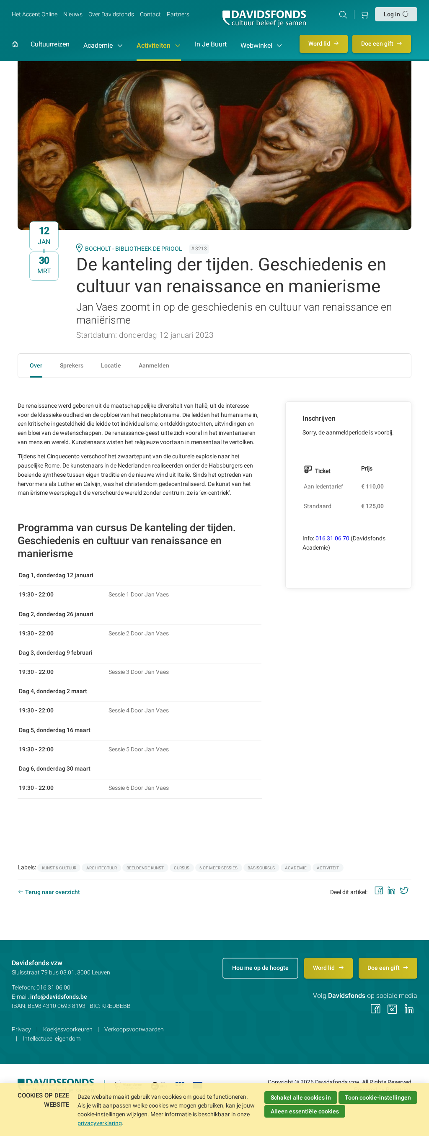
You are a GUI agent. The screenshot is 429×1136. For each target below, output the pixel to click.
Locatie (111, 365)
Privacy (21, 1029)
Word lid (319, 43)
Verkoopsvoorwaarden (134, 1029)
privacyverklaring (100, 1123)
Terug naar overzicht (52, 892)
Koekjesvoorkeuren (68, 1029)
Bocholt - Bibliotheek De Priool (133, 248)
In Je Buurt (211, 44)
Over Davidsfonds (111, 14)
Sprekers (71, 365)
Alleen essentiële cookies (305, 1111)
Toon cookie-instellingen (378, 1097)
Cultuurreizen (50, 44)
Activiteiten (154, 45)
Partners (178, 14)
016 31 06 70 (332, 538)
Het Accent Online (34, 14)
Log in (392, 14)
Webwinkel (257, 45)
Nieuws (73, 14)
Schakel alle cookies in (301, 1097)
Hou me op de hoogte (260, 967)
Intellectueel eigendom (51, 1038)
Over (36, 365)
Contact (150, 14)
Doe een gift (378, 43)
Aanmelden (154, 365)
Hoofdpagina (15, 51)
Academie (98, 45)
